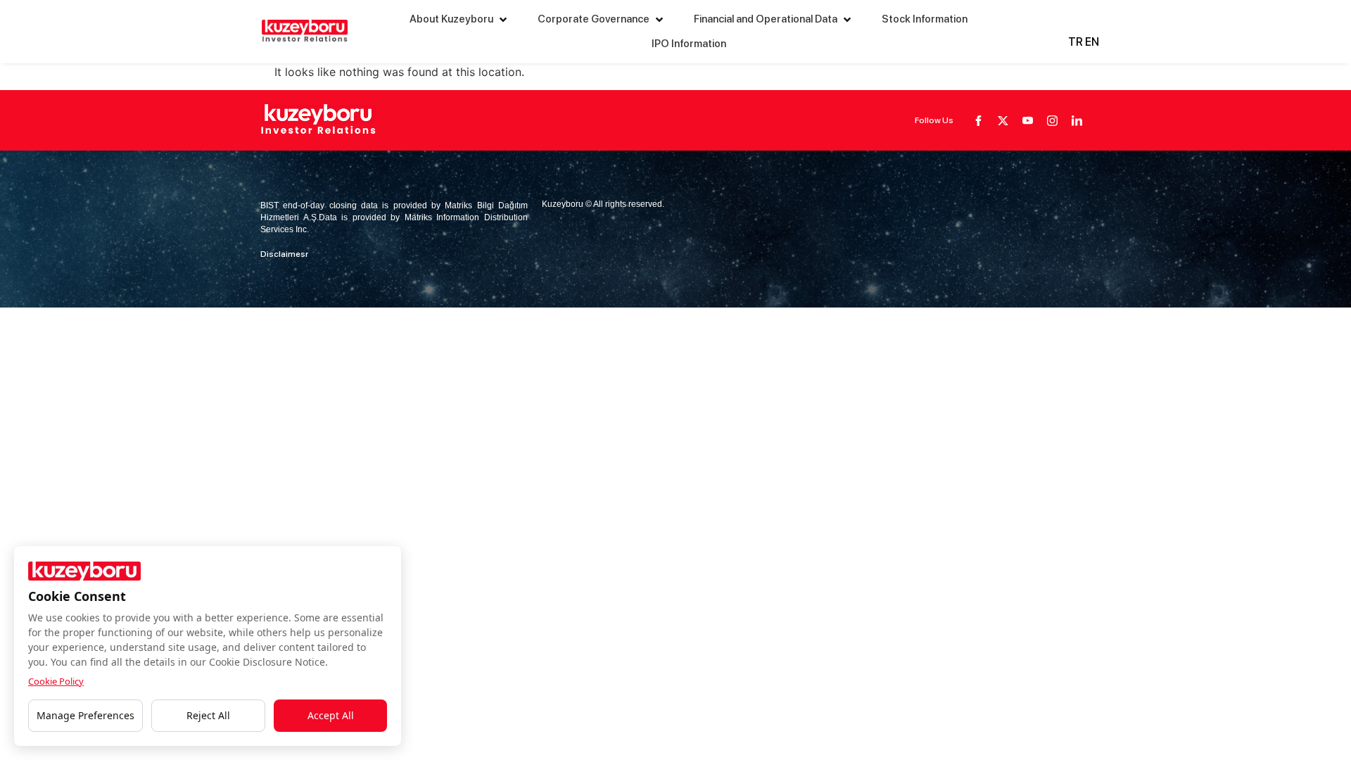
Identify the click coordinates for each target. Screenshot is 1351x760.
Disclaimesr (284, 254)
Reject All (208, 715)
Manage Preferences (85, 715)
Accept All (330, 715)
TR (1075, 42)
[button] (459, 19)
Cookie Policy (56, 681)
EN (1092, 42)
